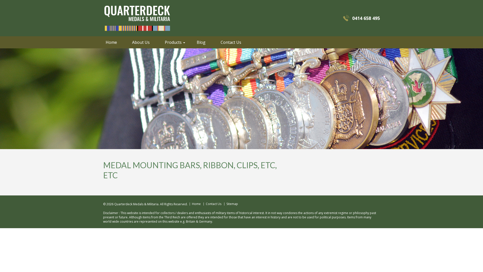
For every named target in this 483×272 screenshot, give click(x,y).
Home (111, 42)
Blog (201, 42)
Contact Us (231, 42)
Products (173, 42)
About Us (141, 42)
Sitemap (232, 204)
